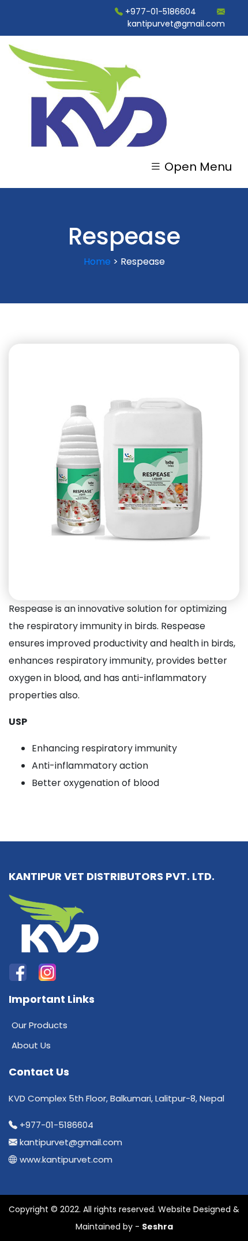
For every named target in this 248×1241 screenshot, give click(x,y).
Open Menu (196, 166)
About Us (31, 1045)
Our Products (39, 1025)
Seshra (157, 1226)
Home (97, 261)
